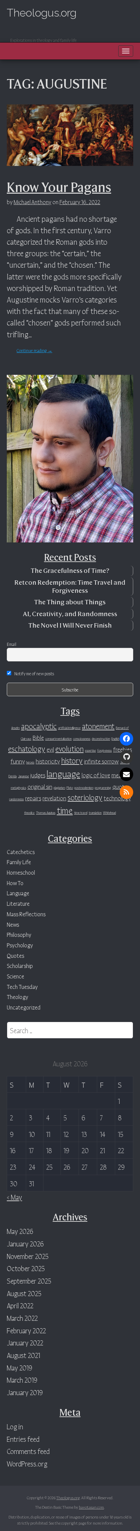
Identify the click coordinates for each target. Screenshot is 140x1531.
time (65, 809)
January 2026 (25, 1243)
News (13, 924)
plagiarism (59, 787)
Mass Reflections (26, 914)
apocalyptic (39, 725)
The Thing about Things (70, 602)
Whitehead (109, 812)
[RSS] (126, 792)
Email (11, 644)
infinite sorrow (101, 761)
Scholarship (20, 965)
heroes (30, 762)
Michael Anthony (32, 201)
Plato (70, 787)
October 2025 (26, 1267)
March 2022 (22, 1317)
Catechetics (21, 851)
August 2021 (23, 1354)
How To (15, 882)
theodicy (29, 812)
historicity (48, 761)
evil (50, 749)
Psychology (20, 945)
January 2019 (25, 1391)
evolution (69, 748)
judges (37, 775)
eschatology (26, 748)
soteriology (85, 797)
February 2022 (26, 1330)
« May (14, 1196)
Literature (18, 903)
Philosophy (19, 934)
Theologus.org (41, 12)
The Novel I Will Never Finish (70, 625)
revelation (54, 798)
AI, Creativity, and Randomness (70, 613)
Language (18, 893)
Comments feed (28, 1450)
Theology (17, 996)
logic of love (96, 775)
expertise (90, 750)
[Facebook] (126, 739)
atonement (98, 725)
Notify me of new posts (34, 673)
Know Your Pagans (59, 187)
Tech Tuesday (22, 986)
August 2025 (24, 1292)
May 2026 (20, 1230)
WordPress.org (27, 1463)
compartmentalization (58, 738)
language (63, 773)
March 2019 (22, 1379)
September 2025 (29, 1280)
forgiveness (104, 750)
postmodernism (83, 787)
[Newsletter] (126, 774)
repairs (33, 798)
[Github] (126, 756)
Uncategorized (23, 1007)
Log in (15, 1426)
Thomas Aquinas (45, 812)
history (72, 760)
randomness (16, 799)
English (115, 738)
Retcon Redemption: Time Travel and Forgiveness (69, 586)
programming (103, 787)
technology (117, 798)
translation (95, 812)
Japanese (23, 776)
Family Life (19, 862)
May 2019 (19, 1367)
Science (15, 976)
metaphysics (18, 787)
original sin (40, 786)
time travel (80, 812)
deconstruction (101, 738)
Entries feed (23, 1438)
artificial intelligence (69, 727)
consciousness (81, 738)
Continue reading (34, 350)
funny (18, 761)
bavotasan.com (91, 1506)
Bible (38, 737)
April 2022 (20, 1305)
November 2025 (28, 1255)
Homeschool (21, 872)
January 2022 (25, 1342)
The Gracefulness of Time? (70, 570)
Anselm (15, 727)
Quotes (15, 955)
